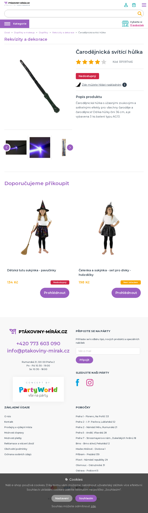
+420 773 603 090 (38, 344)
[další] (70, 147)
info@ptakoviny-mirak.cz (38, 351)
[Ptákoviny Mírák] (17, 4)
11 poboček (137, 25)
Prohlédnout (55, 293)
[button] (126, 5)
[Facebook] (77, 382)
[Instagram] (89, 382)
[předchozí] (6, 147)
